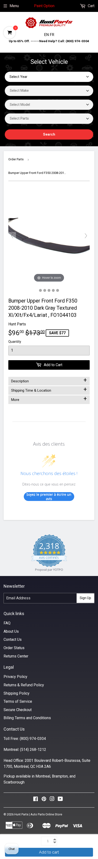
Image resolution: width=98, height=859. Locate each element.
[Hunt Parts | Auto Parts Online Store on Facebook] (35, 800)
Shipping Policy (16, 693)
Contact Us (13, 639)
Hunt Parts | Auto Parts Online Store (38, 814)
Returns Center (16, 656)
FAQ (7, 623)
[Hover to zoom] (49, 235)
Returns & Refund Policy (24, 685)
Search (49, 134)
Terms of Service (18, 701)
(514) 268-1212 (33, 749)
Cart (90, 6)
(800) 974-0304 (33, 738)
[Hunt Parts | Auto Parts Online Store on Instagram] (52, 800)
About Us (11, 631)
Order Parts (16, 159)
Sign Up (85, 598)
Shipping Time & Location (49, 389)
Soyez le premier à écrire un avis (48, 496)
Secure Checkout (18, 709)
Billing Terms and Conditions (27, 718)
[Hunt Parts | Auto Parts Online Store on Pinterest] (43, 800)
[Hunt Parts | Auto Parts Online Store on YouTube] (60, 800)
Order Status (14, 648)
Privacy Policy (15, 676)
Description (49, 380)
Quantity (14, 342)
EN (47, 34)
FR (52, 34)
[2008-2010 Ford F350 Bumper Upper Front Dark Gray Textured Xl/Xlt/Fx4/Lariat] (40, 290)
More (49, 398)
